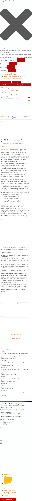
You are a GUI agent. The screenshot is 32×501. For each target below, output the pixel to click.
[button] (16, 25)
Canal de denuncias (8, 478)
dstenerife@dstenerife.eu (19, 410)
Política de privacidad (8, 480)
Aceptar (5, 82)
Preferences (6, 85)
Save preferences (22, 85)
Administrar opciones (9, 73)
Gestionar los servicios (9, 74)
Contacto (5, 474)
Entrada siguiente (16, 338)
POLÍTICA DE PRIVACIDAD (10, 90)
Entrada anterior (16, 334)
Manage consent (8, 499)
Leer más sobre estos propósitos (12, 78)
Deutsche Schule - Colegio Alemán (13, 95)
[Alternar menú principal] (29, 98)
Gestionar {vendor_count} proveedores (14, 76)
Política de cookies (8, 89)
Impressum (6, 92)
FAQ (5, 476)
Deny (16, 82)
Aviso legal (6, 483)
